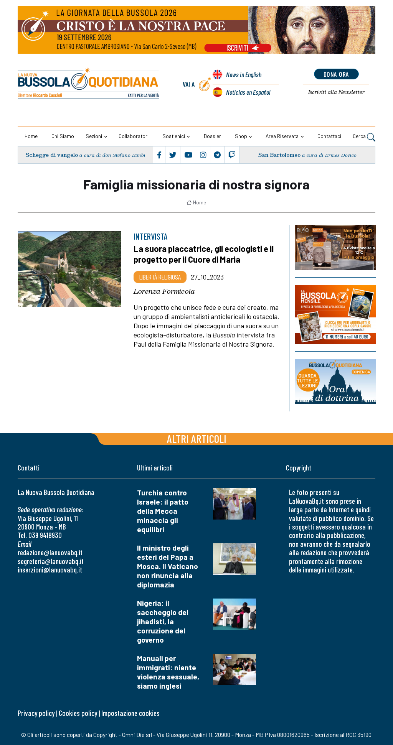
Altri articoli (196, 438)
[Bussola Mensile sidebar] (335, 314)
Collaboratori (134, 136)
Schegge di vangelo (52, 154)
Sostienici (173, 136)
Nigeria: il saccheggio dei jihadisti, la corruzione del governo (162, 621)
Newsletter (336, 92)
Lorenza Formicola (164, 291)
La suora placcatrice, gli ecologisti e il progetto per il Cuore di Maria (204, 253)
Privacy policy (36, 713)
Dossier (212, 136)
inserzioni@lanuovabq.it (50, 569)
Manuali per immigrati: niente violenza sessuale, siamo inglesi (168, 672)
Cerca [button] (360, 136)
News (243, 74)
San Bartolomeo (279, 154)
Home (31, 136)
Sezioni (94, 136)
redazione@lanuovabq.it (50, 552)
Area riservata (282, 136)
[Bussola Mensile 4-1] (335, 247)
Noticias (248, 92)
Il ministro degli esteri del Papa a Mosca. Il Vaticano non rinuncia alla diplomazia (167, 566)
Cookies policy (78, 713)
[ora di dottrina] (335, 381)
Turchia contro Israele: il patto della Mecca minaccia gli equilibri (162, 511)
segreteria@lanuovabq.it (51, 561)
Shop (241, 136)
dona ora (336, 74)
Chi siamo (62, 136)
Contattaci (329, 136)
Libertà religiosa (160, 277)
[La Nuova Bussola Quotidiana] (89, 84)
